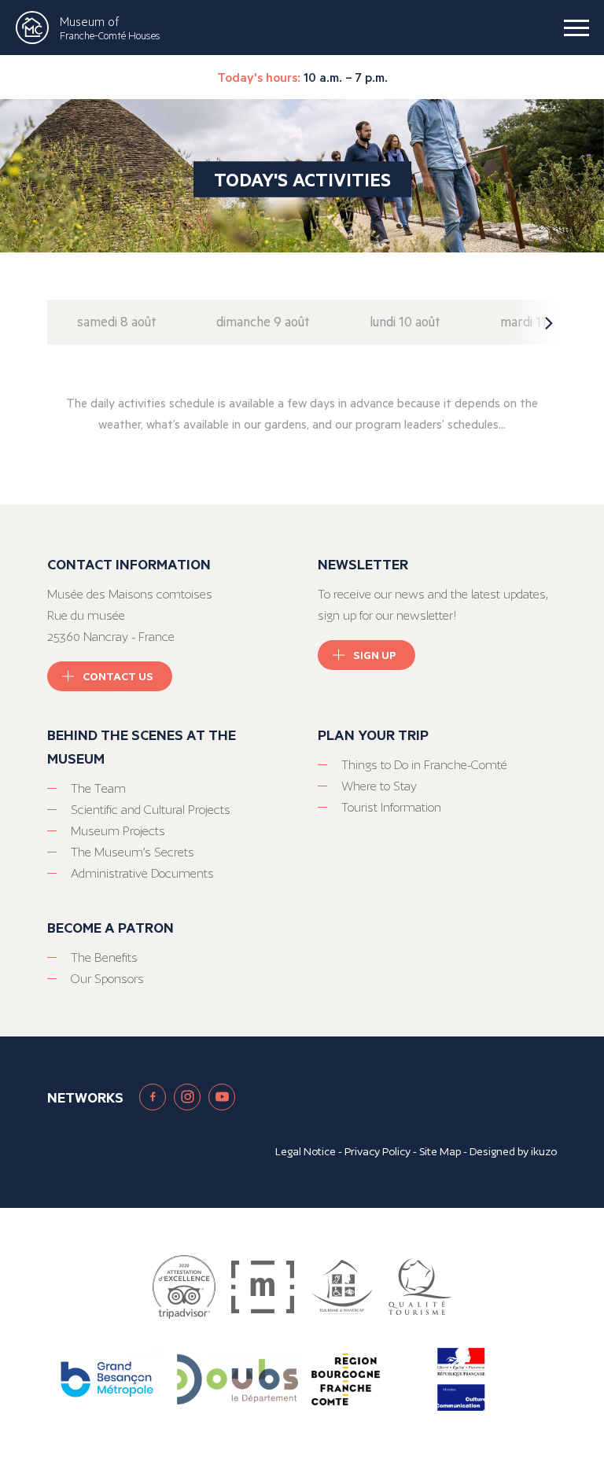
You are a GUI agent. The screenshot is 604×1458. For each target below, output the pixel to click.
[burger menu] (576, 27)
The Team (98, 788)
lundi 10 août (405, 321)
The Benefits (104, 957)
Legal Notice (305, 1151)
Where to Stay (379, 786)
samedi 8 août (117, 321)
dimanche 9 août (263, 321)
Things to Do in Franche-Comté (424, 764)
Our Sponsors (107, 978)
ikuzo (544, 1151)
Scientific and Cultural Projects (150, 809)
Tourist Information (391, 807)
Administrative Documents (142, 873)
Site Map (440, 1151)
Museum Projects (118, 830)
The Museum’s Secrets (132, 852)
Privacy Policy (377, 1151)
